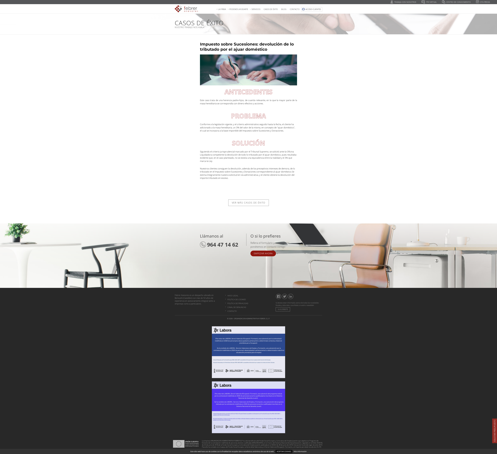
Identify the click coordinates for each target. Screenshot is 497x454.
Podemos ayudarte (238, 9)
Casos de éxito (271, 9)
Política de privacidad (237, 303)
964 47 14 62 (222, 244)
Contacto (295, 9)
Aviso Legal (232, 295)
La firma (222, 9)
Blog (283, 9)
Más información (300, 451)
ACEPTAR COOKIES (284, 451)
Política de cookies (236, 299)
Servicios (255, 9)
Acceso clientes (313, 9)
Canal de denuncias (236, 307)
